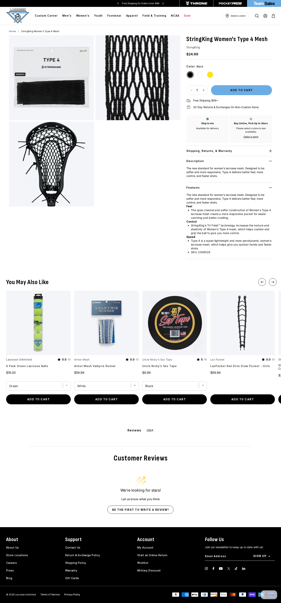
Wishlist (142, 562)
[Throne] (196, 3)
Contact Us (72, 547)
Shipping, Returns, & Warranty (209, 150)
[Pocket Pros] (230, 3)
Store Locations (17, 555)
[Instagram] (206, 568)
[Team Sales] (264, 3)
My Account (145, 547)
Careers (11, 562)
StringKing (193, 47)
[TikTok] (236, 568)
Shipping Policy (75, 562)
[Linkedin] (243, 568)
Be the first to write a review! (140, 509)
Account (145, 539)
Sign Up (260, 556)
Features (193, 187)
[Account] (265, 16)
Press (10, 570)
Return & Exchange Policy (82, 555)
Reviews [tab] (134, 430)
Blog (9, 578)
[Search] (257, 16)
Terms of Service (50, 594)
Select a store (251, 136)
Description (195, 161)
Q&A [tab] (150, 430)
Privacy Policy (72, 594)
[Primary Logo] (17, 16)
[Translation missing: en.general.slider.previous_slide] (118, 3)
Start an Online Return (152, 555)
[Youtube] (221, 568)
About (12, 539)
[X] (228, 568)
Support (73, 539)
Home (12, 31)
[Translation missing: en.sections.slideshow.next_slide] (163, 3)
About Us (12, 547)
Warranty (71, 570)
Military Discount (149, 570)
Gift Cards (72, 578)
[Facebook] (213, 568)
